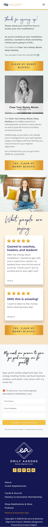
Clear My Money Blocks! (24, 65)
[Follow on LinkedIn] (33, 470)
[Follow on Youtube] (29, 470)
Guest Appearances (15, 486)
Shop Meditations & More (18, 504)
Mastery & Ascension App (17, 513)
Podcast (9, 508)
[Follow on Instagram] (19, 470)
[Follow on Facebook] (15, 470)
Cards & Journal (13, 493)
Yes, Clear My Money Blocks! (24, 165)
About (8, 482)
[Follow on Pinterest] (24, 470)
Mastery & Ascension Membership (23, 497)
